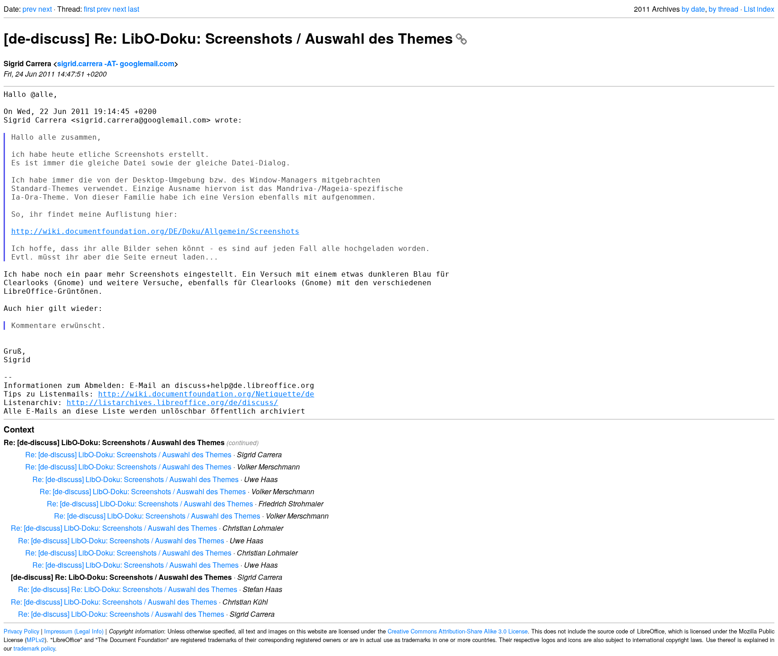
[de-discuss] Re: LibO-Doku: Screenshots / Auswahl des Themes (228, 37)
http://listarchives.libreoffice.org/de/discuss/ (172, 402)
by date (693, 9)
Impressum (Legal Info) (74, 631)
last (133, 9)
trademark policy (34, 648)
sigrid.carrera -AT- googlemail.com (115, 63)
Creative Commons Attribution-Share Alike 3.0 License (458, 631)
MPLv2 (36, 639)
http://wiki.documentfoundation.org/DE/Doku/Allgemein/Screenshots (155, 231)
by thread (723, 9)
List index (759, 9)
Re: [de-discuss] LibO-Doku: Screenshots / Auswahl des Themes (128, 454)
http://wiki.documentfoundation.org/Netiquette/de (206, 394)
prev (29, 9)
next (45, 9)
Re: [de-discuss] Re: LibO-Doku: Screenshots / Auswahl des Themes (127, 589)
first (89, 9)
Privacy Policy (21, 631)
